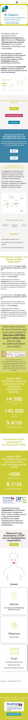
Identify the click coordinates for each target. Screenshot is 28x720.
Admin (23, 699)
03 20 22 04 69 (14, 637)
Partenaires (14, 697)
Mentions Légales (5, 697)
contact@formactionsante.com (16, 143)
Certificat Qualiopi (23, 697)
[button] (16, 2)
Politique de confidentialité (12, 699)
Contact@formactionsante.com (14, 718)
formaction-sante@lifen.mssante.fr (14, 145)
